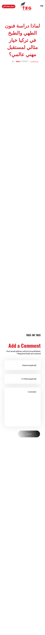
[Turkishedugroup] (26, 6)
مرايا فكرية (34, 61)
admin (18, 61)
